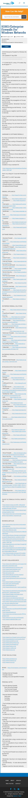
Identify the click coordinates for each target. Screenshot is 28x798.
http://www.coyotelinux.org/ (10, 641)
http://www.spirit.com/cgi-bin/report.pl (13, 539)
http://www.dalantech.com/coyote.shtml (14, 639)
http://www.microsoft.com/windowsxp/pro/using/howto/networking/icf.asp (14, 291)
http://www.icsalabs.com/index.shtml (13, 594)
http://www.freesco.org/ (9, 646)
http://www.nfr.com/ (15, 397)
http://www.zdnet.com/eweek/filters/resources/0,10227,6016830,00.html (14, 492)
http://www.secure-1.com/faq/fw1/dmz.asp (14, 599)
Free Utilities (9, 783)
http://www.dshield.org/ (17, 378)
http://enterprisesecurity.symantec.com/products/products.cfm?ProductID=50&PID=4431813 (14, 390)
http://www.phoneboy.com (10, 596)
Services (18, 780)
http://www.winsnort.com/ (19, 413)
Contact (18, 783)
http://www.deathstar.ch (9, 585)
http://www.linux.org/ (9, 662)
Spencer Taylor (17, 796)
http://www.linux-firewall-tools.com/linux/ (14, 637)
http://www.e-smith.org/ (9, 648)
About (12, 780)
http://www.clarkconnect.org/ (11, 642)
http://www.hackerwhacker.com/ (12, 569)
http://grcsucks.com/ (8, 573)
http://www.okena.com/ (19, 404)
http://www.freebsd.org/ (9, 660)
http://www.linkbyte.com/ (19, 245)
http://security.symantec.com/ (11, 571)
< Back (6, 46)
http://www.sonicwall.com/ (19, 222)
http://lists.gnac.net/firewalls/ (11, 583)
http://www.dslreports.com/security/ (13, 567)
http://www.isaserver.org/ (17, 331)
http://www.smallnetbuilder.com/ (12, 619)
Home (7, 780)
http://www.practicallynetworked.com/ (13, 598)
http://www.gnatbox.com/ (19, 199)
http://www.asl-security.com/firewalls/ (13, 617)
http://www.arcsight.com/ (18, 429)
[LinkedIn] (18, 789)
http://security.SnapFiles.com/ (11, 576)
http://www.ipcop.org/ (9, 650)
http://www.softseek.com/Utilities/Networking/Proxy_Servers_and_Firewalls (14, 472)
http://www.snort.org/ (17, 403)
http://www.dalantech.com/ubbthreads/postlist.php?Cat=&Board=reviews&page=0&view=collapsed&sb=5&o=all (14, 549)
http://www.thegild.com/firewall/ (12, 582)
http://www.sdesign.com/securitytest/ (13, 574)
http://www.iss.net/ (19, 386)
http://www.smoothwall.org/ (10, 644)
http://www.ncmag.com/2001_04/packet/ (14, 505)
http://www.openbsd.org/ (10, 659)
